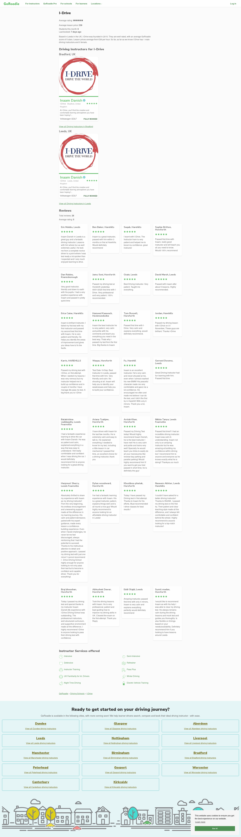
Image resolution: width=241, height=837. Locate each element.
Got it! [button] (215, 828)
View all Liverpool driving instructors (200, 743)
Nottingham (120, 738)
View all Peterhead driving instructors (40, 772)
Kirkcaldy (120, 782)
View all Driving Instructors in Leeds (75, 203)
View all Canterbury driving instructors (40, 787)
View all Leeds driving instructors (40, 743)
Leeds (40, 738)
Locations (96, 3)
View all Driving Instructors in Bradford (76, 126)
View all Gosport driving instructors (120, 772)
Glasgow (120, 723)
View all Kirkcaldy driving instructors (120, 787)
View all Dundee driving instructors (40, 728)
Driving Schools (77, 693)
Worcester (200, 767)
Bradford (200, 753)
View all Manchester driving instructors (40, 757)
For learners (81, 3)
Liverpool (200, 738)
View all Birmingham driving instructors (120, 757)
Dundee (40, 723)
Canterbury (40, 782)
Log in (233, 3)
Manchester (40, 753)
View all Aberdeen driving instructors (200, 728)
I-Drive (90, 693)
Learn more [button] (200, 822)
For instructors (32, 3)
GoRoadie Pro (50, 3)
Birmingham (120, 753)
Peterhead (40, 767)
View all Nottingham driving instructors (120, 743)
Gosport (120, 767)
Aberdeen (200, 723)
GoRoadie (63, 693)
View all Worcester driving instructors (200, 772)
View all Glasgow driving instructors (120, 728)
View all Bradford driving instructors (200, 757)
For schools (66, 3)
